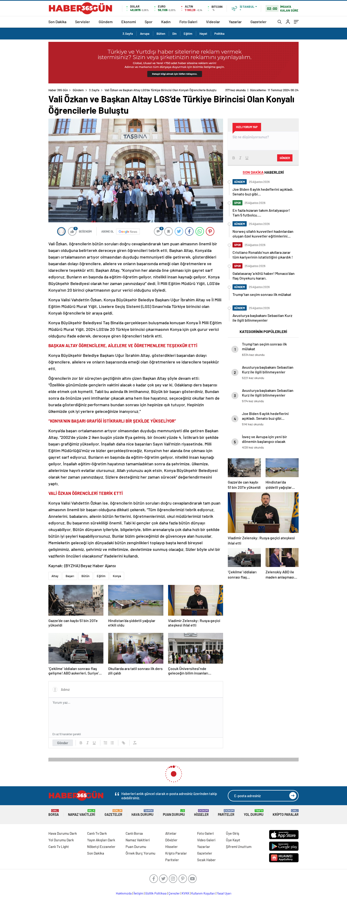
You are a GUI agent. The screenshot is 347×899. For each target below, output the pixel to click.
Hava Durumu (142, 813)
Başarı (70, 576)
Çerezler (174, 893)
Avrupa (144, 33)
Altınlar (171, 833)
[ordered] (105, 743)
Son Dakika (57, 21)
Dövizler (171, 840)
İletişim (138, 893)
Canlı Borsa (134, 833)
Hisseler (201, 813)
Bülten (161, 33)
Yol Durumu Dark (61, 840)
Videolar (213, 21)
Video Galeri (206, 840)
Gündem (106, 21)
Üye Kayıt (233, 840)
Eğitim (188, 33)
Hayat (203, 33)
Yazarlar (235, 21)
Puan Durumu (174, 813)
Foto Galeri (188, 21)
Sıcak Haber (206, 860)
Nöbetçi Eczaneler (101, 846)
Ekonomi (128, 21)
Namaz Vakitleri (81, 813)
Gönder (62, 743)
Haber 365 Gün (58, 90)
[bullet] (112, 743)
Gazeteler (258, 21)
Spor (148, 21)
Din (174, 33)
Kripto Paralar (286, 813)
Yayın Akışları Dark (101, 840)
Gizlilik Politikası (156, 893)
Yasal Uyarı (224, 893)
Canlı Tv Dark (97, 833)
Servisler (82, 21)
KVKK (185, 893)
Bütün (85, 576)
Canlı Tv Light (58, 846)
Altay (54, 576)
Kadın (166, 21)
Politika (219, 33)
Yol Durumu (253, 813)
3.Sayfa (128, 33)
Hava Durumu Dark (62, 833)
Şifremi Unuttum (238, 846)
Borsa (53, 813)
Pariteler (226, 813)
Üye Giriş (232, 833)
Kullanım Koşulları (203, 893)
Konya (117, 576)
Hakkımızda (124, 893)
